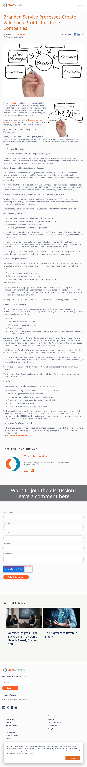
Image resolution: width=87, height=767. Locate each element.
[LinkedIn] (33, 470)
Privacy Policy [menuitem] (52, 729)
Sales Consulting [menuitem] (11, 729)
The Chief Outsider (19, 34)
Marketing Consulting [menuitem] (12, 725)
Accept (73, 758)
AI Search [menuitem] (8, 738)
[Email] (27, 470)
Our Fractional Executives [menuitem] (55, 722)
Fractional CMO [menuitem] (10, 719)
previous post (14, 103)
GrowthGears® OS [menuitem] (53, 725)
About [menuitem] (50, 716)
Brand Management (19, 435)
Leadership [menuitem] (51, 719)
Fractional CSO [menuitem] (10, 722)
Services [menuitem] (8, 716)
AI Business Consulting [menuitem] (12, 735)
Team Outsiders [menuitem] (10, 732)
